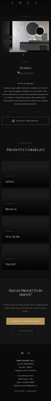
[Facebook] (22, 353)
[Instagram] (29, 353)
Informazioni (36, 111)
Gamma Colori (13, 111)
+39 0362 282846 (25, 331)
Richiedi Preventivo (27, 121)
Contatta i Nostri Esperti (25, 321)
